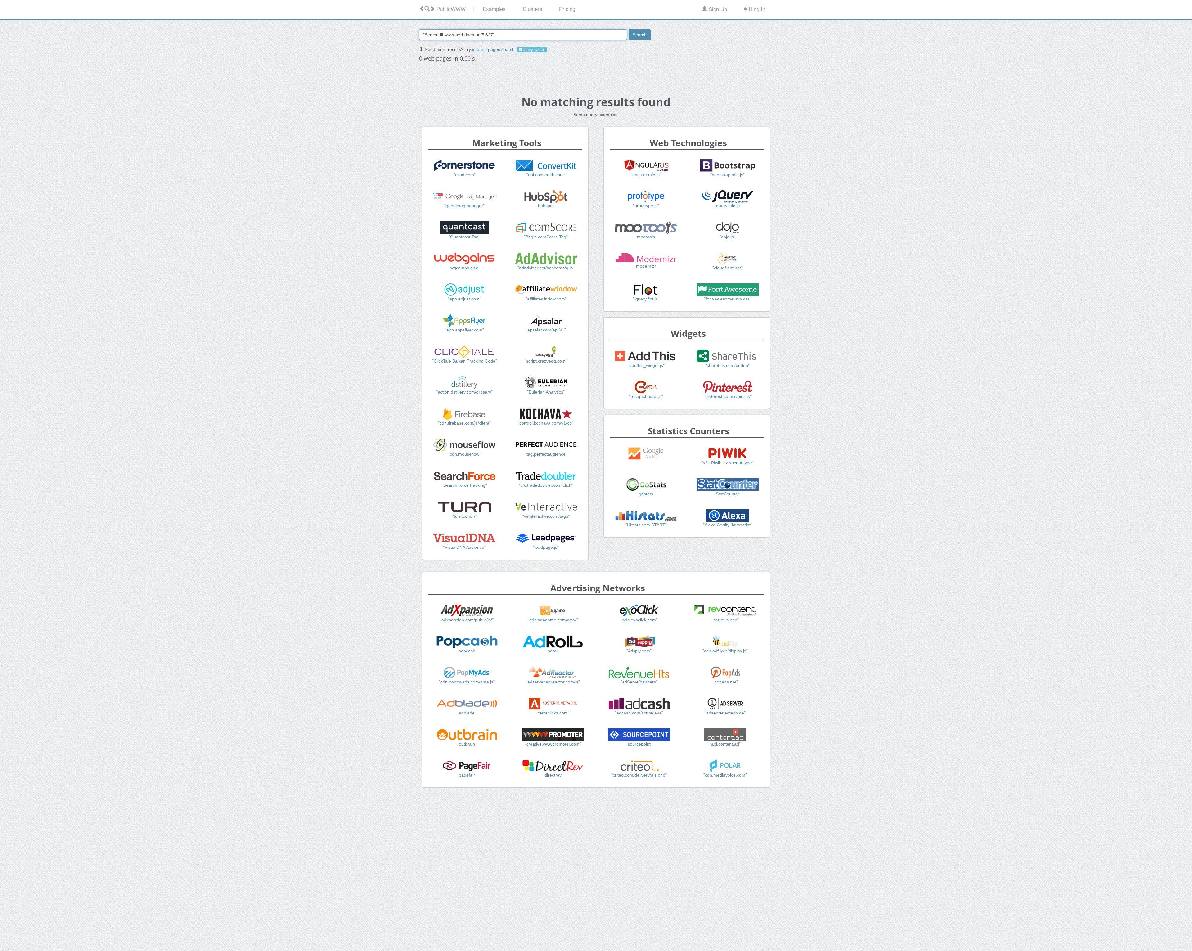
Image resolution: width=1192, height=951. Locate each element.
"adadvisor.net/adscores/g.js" (545, 267)
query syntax (533, 50)
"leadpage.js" (546, 547)
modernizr (646, 266)
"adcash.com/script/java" (639, 712)
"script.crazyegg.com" (546, 360)
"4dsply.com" (639, 650)
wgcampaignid (464, 267)
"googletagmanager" (464, 205)
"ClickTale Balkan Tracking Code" (464, 360)
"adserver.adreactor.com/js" (553, 681)
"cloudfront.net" (727, 267)
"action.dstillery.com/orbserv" (464, 392)
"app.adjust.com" (464, 298)
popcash (466, 650)
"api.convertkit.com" (545, 174)
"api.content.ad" (725, 743)
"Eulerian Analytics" (546, 392)
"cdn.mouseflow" (464, 454)
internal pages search (493, 49)
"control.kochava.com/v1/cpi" (546, 423)
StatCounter (727, 493)
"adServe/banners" (639, 681)
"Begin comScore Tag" (546, 236)
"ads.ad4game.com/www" (553, 619)
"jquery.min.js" (727, 205)
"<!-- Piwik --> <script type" (727, 462)
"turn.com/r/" (464, 516)
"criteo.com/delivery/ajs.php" (639, 775)
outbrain (467, 743)
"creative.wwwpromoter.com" (553, 743)
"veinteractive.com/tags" (546, 516)
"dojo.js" (727, 236)
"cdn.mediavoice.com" (725, 775)
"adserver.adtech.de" (725, 712)
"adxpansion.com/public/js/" (467, 619)
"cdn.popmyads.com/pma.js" (467, 681)
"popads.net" (725, 681)
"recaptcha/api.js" (646, 396)
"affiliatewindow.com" (546, 298)
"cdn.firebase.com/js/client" (464, 423)
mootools (646, 236)
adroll (553, 650)
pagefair (467, 775)
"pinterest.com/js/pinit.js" (728, 396)
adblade (467, 712)
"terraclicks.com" (553, 712)
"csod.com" (465, 174)
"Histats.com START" (646, 524)
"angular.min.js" (646, 174)
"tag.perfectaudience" (546, 454)
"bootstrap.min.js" (727, 174)
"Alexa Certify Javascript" (727, 524)
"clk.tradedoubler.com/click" (546, 485)
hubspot (546, 205)
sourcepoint (639, 743)
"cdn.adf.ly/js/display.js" (725, 650)
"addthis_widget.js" (646, 365)
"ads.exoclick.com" (639, 619)
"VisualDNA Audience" (464, 547)
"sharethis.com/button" (727, 365)
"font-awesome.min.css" (727, 298)
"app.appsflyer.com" (464, 329)
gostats (646, 493)
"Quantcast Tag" (464, 236)
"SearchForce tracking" (464, 485)
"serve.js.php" (725, 619)
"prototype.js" (646, 205)
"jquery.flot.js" (646, 298)
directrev (553, 775)
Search (640, 34)
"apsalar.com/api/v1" (546, 329)
